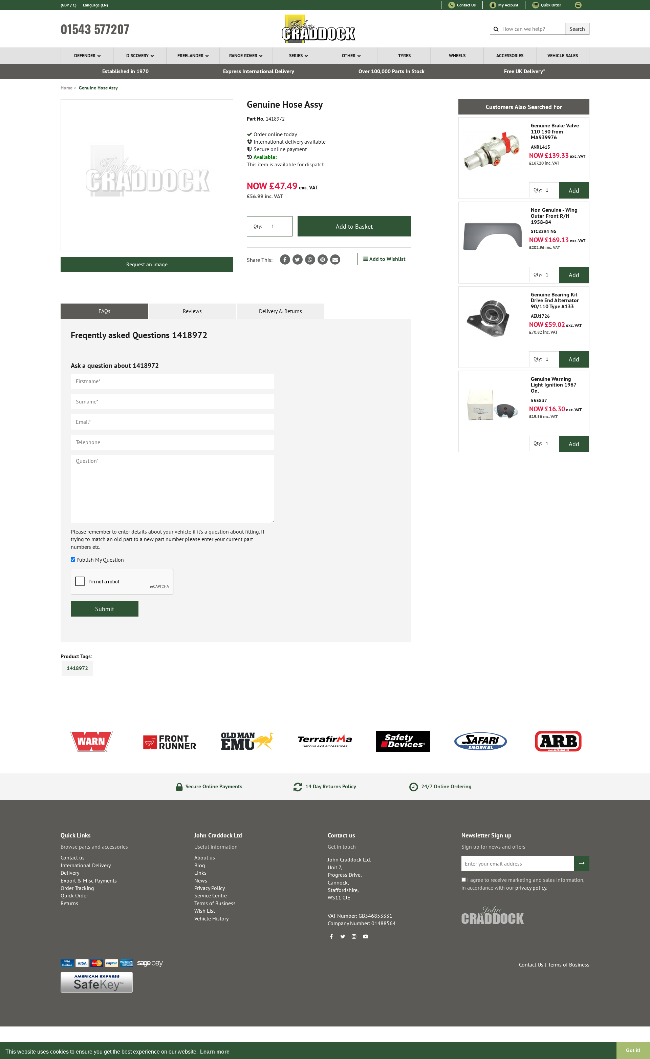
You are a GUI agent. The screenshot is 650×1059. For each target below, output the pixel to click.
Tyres (404, 56)
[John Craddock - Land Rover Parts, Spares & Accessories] (325, 29)
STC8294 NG (554, 220)
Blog (199, 865)
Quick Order (550, 4)
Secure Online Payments (213, 786)
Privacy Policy (209, 888)
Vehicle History (211, 918)
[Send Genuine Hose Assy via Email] (335, 259)
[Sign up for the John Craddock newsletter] (581, 863)
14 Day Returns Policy (330, 786)
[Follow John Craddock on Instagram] (354, 936)
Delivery (70, 872)
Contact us (73, 857)
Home (66, 88)
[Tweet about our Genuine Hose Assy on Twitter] (297, 259)
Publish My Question (100, 559)
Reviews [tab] (192, 311)
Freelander (190, 56)
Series (296, 56)
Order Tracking (77, 888)
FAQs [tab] (104, 311)
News (200, 880)
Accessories (509, 56)
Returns (69, 903)
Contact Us (466, 4)
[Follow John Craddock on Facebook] (331, 936)
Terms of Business (215, 903)
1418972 (77, 668)
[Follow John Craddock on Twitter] (342, 936)
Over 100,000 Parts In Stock (392, 71)
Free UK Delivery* (524, 71)
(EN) (95, 4)
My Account (507, 4)
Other (348, 56)
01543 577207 (95, 29)
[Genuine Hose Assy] (147, 175)
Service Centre (210, 895)
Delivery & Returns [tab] (280, 311)
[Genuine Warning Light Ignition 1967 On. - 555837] (492, 405)
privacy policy (530, 887)
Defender (84, 56)
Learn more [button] (215, 1052)
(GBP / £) (69, 4)
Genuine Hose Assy (98, 88)
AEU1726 (555, 305)
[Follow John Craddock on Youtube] (365, 936)
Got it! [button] (633, 1050)
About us (204, 857)
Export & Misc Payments (89, 880)
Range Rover (243, 56)
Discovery (137, 56)
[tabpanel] (236, 480)
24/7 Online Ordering (446, 786)
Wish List (204, 910)
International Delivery (86, 865)
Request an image (147, 264)
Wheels (457, 56)
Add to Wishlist (387, 258)
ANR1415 (555, 136)
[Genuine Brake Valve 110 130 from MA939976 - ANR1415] (492, 151)
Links (200, 872)
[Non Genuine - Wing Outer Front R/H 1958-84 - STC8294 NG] (492, 236)
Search (577, 28)
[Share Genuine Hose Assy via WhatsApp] (310, 259)
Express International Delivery (258, 71)
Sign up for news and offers (493, 846)
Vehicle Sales (562, 56)
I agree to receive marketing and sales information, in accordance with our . (522, 883)
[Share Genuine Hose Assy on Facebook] (285, 259)
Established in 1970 (125, 71)
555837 (553, 389)
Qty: (258, 226)
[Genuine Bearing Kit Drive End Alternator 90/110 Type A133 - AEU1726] (492, 320)
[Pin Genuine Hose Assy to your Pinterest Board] (323, 259)
